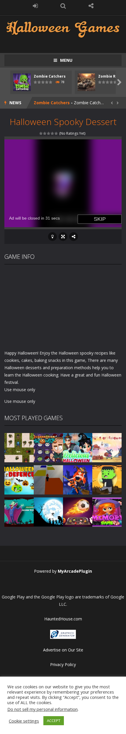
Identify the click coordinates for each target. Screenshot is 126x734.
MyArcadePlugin (75, 571)
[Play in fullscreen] (63, 236)
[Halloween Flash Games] (63, 28)
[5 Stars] (56, 133)
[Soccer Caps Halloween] (77, 511)
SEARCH (63, 6)
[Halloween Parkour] (48, 479)
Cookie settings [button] (24, 720)
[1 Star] (41, 133)
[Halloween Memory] (107, 479)
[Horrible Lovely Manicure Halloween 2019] (77, 479)
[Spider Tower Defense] (19, 447)
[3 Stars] (49, 133)
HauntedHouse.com (63, 619)
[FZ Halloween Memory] (107, 511)
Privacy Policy (63, 664)
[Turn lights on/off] (52, 236)
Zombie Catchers (50, 76)
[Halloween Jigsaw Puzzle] (19, 511)
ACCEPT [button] (53, 720)
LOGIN (35, 6)
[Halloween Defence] (19, 479)
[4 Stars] (53, 133)
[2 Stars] (45, 133)
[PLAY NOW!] (22, 82)
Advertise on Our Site (63, 650)
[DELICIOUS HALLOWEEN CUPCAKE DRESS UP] (77, 447)
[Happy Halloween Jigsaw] (48, 511)
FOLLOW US (91, 6)
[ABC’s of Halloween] (107, 447)
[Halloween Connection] (48, 447)
